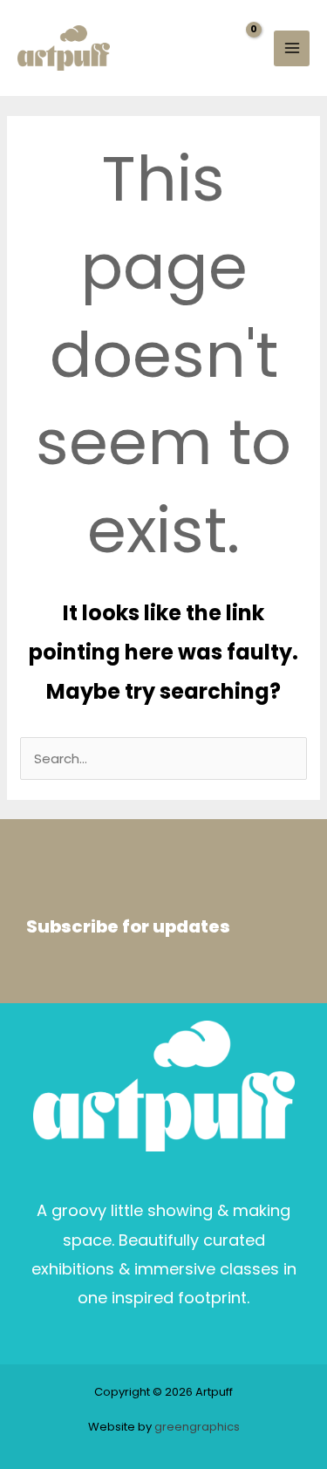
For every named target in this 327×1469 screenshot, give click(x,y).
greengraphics (197, 1426)
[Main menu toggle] (292, 48)
